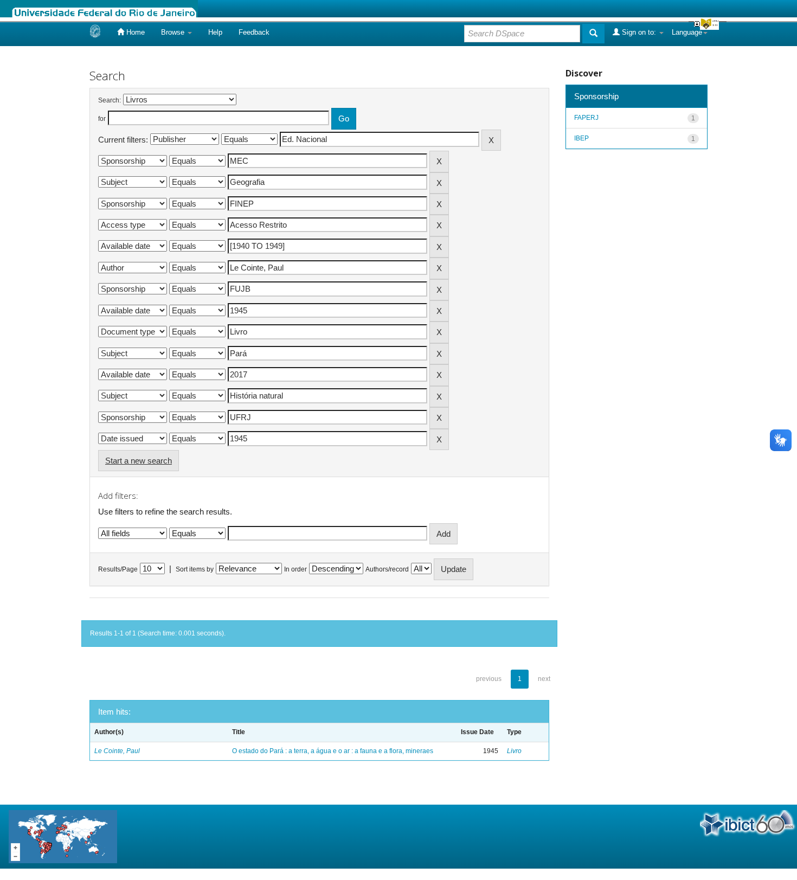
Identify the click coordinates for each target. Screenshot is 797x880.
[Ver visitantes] (63, 836)
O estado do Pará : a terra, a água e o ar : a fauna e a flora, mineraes (332, 751)
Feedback (254, 32)
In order (295, 569)
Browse (174, 32)
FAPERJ (586, 117)
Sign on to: (639, 32)
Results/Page (118, 569)
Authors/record (387, 569)
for (102, 119)
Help (215, 32)
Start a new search (138, 460)
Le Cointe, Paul (117, 751)
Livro (514, 751)
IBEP (581, 138)
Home (134, 32)
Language (687, 32)
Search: (109, 100)
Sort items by (195, 569)
